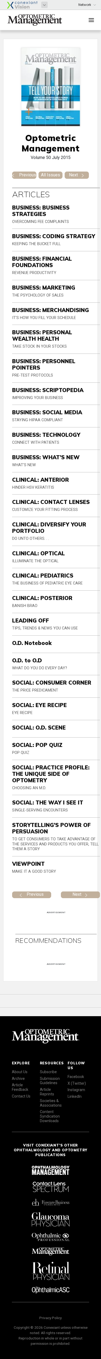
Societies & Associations (51, 1103)
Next (73, 174)
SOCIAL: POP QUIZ (37, 745)
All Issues (50, 174)
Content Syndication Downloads (50, 1116)
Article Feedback (20, 1087)
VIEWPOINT (28, 863)
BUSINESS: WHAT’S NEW (46, 457)
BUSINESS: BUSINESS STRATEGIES (40, 210)
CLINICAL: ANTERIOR (40, 479)
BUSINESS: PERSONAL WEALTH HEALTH (42, 335)
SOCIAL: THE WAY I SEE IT (47, 802)
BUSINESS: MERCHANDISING (50, 310)
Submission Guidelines (50, 1080)
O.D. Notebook (32, 643)
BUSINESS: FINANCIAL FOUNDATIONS (42, 261)
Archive (18, 1078)
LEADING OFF (30, 620)
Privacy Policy (50, 1318)
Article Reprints (47, 1091)
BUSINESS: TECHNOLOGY (46, 434)
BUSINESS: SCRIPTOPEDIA (47, 390)
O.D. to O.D (27, 660)
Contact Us (21, 1096)
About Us (19, 1072)
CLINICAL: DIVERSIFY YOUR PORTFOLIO (49, 527)
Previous (27, 174)
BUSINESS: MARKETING (43, 287)
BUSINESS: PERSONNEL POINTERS (43, 364)
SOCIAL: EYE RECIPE (39, 705)
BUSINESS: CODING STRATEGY (53, 236)
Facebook (76, 1077)
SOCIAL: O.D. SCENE (39, 727)
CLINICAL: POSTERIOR (42, 598)
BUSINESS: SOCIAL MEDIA (47, 412)
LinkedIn (75, 1096)
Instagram (76, 1090)
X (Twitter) (77, 1083)
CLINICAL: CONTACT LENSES (51, 502)
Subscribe (48, 1072)
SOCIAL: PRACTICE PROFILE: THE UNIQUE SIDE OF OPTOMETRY (50, 774)
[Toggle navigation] (91, 20)
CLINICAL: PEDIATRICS (42, 575)
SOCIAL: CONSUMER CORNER (51, 682)
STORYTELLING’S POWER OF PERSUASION (51, 828)
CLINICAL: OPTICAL (38, 553)
